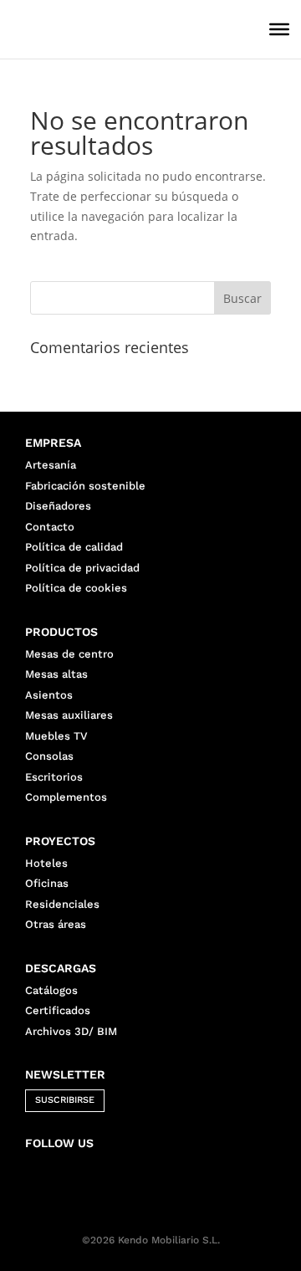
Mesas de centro (69, 654)
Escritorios (54, 777)
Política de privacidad (82, 567)
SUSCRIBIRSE (64, 1099)
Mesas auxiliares (69, 715)
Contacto (49, 526)
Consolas (49, 756)
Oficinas (47, 883)
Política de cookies (76, 588)
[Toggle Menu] (279, 29)
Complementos (66, 797)
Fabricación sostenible (85, 485)
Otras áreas (55, 924)
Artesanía (50, 465)
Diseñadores (58, 506)
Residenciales (62, 904)
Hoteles (46, 863)
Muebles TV (56, 736)
